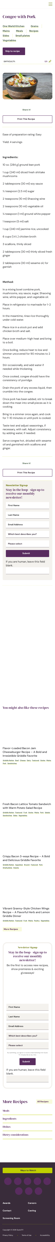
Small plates (22, 35)
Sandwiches (12, 763)
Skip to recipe (12, 51)
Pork (4, 763)
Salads (47, 812)
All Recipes (43, 1101)
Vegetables (9, 40)
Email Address (15, 524)
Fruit (25, 812)
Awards (6, 1203)
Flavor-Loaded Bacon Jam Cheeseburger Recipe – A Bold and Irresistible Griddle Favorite (25, 751)
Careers (32, 1203)
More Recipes (11, 929)
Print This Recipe (26, 119)
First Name (13, 505)
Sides (6, 35)
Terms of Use (26, 1235)
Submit (26, 553)
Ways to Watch (28, 1170)
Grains (34, 26)
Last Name (13, 515)
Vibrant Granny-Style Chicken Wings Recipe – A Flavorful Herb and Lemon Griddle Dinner (26, 912)
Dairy (29, 760)
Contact (7, 1210)
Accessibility (45, 1235)
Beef (17, 760)
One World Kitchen (13, 26)
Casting (32, 1210)
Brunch (27, 865)
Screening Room (11, 1218)
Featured (35, 760)
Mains (6, 31)
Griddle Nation (8, 760)
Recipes (33, 31)
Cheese (23, 760)
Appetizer (19, 865)
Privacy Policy (8, 1235)
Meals (19, 31)
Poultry (37, 921)
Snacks (16, 868)
